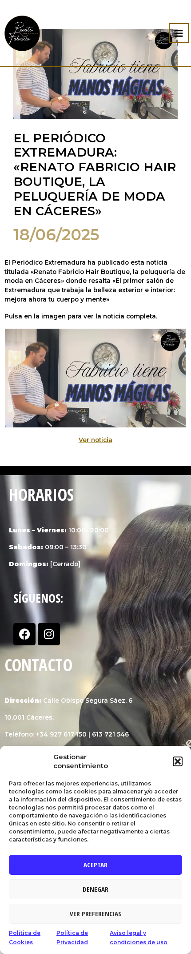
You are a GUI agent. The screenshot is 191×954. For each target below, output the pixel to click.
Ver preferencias (95, 913)
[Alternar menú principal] (179, 33)
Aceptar (95, 864)
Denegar (95, 889)
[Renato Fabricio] (22, 33)
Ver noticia (95, 439)
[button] (177, 761)
